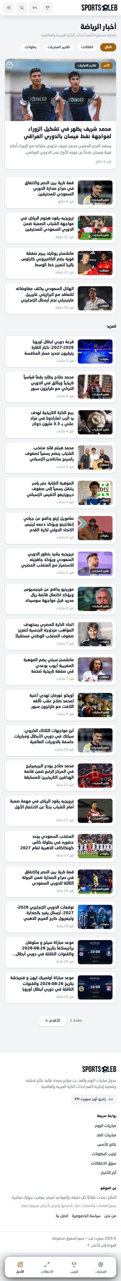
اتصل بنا (62, 1216)
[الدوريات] (47, 7)
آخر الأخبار (108, 1173)
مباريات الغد (106, 1135)
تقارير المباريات (59, 47)
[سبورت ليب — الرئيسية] (99, 7)
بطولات (30, 47)
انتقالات (87, 47)
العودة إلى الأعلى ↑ (101, 1245)
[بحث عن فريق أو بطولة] (21, 7)
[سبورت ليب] (60, 1069)
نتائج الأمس (106, 1145)
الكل (108, 47)
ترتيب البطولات (104, 1154)
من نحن (110, 1216)
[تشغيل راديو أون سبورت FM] (34, 7)
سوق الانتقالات (103, 1164)
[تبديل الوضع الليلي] (9, 7)
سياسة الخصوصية (86, 1216)
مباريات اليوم (105, 1126)
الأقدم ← (52, 1021)
